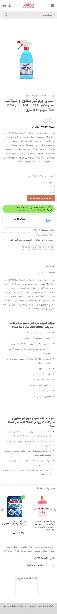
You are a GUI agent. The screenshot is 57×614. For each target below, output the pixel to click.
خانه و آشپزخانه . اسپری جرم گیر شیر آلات (28, 240)
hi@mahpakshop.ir (37, 565)
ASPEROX (11, 280)
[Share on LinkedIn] (23, 247)
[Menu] (53, 5)
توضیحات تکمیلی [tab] (47, 272)
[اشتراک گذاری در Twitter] (40, 247)
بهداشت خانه (48, 95)
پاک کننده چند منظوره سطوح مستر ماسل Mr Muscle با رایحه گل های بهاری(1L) (44, 525)
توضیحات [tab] (50, 266)
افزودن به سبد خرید (40, 198)
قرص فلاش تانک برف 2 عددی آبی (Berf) (14, 523)
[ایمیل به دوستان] (34, 247)
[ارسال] (6, 15)
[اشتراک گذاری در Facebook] (46, 247)
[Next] (2, 516)
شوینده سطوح (32, 95)
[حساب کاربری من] (9, 5)
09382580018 (41, 558)
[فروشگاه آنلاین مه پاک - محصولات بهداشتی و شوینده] (28, 5)
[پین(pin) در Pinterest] (29, 247)
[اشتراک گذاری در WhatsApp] (51, 247)
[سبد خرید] (4, 5)
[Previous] (54, 516)
